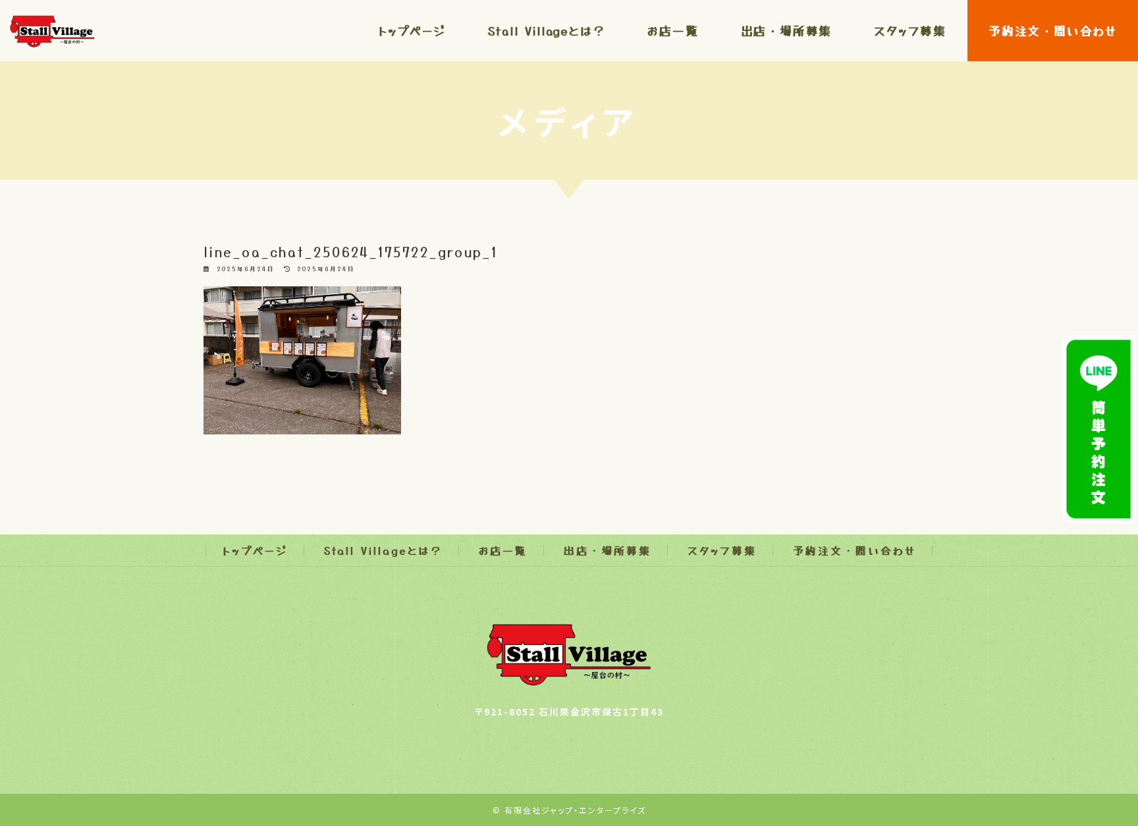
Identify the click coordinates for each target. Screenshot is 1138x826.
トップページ (255, 550)
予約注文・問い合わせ (854, 550)
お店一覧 (503, 550)
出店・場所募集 (607, 550)
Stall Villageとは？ (383, 550)
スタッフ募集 (722, 550)
